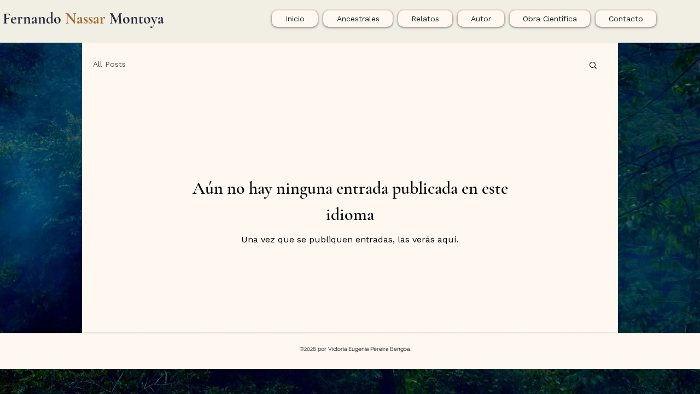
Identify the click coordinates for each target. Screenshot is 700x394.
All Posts (109, 64)
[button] (593, 66)
